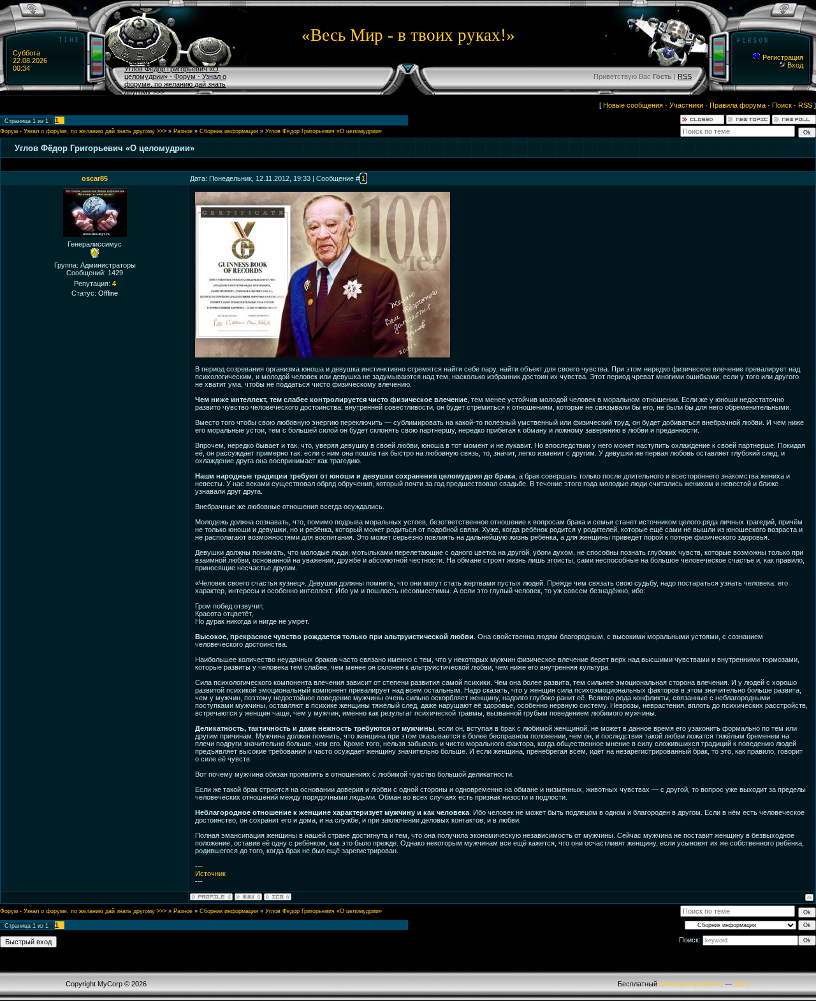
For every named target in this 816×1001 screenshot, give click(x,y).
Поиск (782, 105)
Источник (210, 873)
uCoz (742, 984)
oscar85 (95, 178)
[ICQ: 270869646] (277, 896)
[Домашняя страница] (248, 896)
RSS (685, 76)
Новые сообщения (633, 105)
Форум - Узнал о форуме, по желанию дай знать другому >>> (83, 131)
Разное (183, 131)
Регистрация (782, 57)
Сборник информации (229, 131)
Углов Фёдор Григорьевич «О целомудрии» (323, 131)
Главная (137, 61)
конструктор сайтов (691, 984)
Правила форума (738, 105)
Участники (686, 105)
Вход (794, 65)
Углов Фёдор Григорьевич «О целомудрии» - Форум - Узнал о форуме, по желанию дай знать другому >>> (175, 80)
